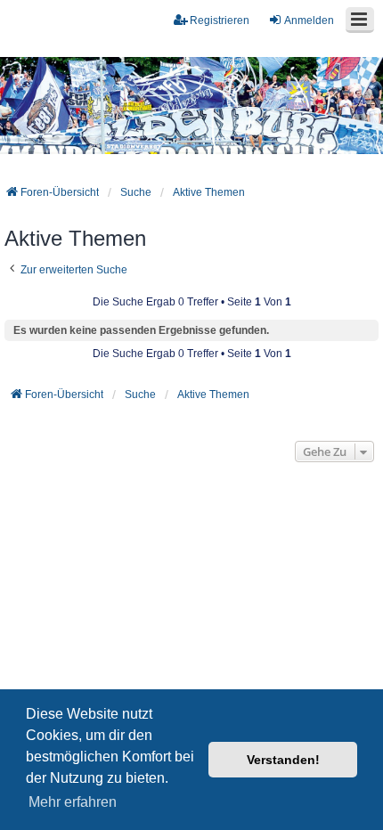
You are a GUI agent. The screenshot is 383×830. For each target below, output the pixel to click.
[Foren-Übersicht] (191, 106)
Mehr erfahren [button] (73, 802)
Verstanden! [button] (283, 760)
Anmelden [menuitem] (309, 20)
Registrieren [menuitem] (219, 20)
